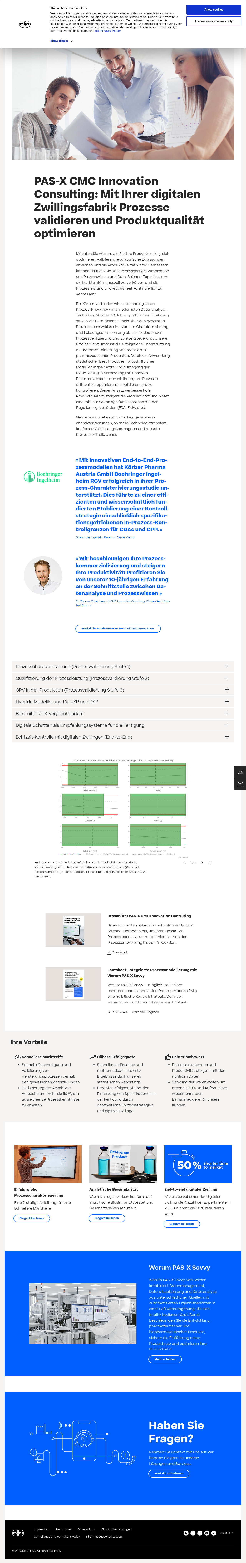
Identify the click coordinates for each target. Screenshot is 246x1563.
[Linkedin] (200, 1533)
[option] (123, 819)
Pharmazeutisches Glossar (104, 1537)
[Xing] (213, 1533)
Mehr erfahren (165, 1359)
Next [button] (202, 862)
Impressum (41, 1529)
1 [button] (190, 862)
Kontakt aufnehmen (169, 1474)
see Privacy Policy (108, 30)
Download (119, 953)
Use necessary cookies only (214, 21)
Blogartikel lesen (32, 1218)
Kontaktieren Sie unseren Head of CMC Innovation (118, 629)
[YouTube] (206, 1533)
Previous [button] (185, 862)
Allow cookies (213, 9)
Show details (59, 40)
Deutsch (224, 1533)
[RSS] (186, 1533)
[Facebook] (193, 1533)
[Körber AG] (18, 1533)
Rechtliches (64, 1529)
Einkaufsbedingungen (116, 1529)
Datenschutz (86, 1529)
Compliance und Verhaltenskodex (57, 1537)
